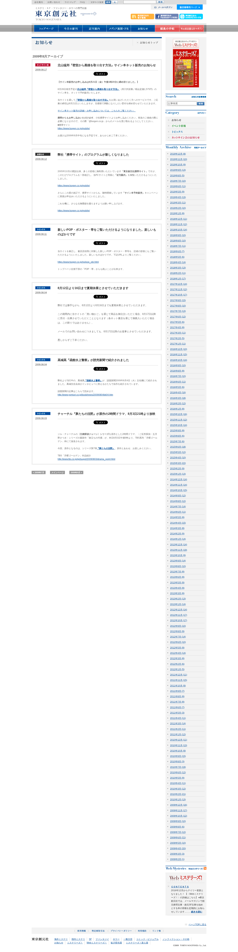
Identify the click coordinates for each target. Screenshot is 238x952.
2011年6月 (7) (177, 707)
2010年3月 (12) (178, 789)
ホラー (116, 939)
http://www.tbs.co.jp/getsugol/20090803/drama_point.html (86, 459)
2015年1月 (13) (178, 474)
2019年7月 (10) (178, 181)
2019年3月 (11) (178, 202)
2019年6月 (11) (178, 186)
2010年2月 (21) (178, 794)
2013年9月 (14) (178, 560)
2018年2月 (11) (178, 273)
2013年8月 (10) (178, 566)
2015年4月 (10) (178, 457)
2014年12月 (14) (178, 479)
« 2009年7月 (38, 472)
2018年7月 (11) (178, 246)
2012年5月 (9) (177, 647)
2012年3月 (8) (177, 658)
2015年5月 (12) (178, 452)
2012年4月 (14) (178, 653)
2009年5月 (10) (178, 843)
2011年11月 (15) (178, 680)
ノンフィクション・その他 (176, 939)
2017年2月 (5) (177, 338)
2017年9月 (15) (178, 300)
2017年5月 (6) (177, 322)
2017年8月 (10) (178, 305)
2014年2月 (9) (177, 533)
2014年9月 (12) (178, 495)
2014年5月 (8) (177, 517)
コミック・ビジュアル (147, 939)
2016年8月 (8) (177, 371)
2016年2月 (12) (178, 403)
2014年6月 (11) (178, 512)
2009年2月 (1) (177, 859)
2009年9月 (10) (178, 821)
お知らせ (58, 942)
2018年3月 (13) (178, 267)
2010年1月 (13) (178, 799)
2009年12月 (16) (178, 805)
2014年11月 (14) (178, 485)
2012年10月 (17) (178, 620)
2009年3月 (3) (177, 854)
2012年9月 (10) (178, 626)
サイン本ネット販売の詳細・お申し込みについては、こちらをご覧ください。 (97, 110)
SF (90, 939)
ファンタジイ (102, 939)
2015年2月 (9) (177, 468)
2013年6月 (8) (177, 577)
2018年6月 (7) (177, 251)
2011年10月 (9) (178, 685)
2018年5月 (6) (177, 257)
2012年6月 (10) (178, 642)
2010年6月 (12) (178, 772)
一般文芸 (127, 939)
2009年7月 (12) (178, 832)
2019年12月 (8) (178, 154)
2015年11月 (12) (178, 420)
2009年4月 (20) (178, 848)
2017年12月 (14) (178, 284)
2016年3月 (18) (178, 398)
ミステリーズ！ (75, 942)
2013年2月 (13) (178, 598)
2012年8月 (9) (177, 631)
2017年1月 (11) (178, 343)
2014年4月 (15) (178, 523)
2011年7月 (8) (177, 702)
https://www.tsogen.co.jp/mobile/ (74, 128)
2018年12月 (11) (178, 219)
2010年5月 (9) (177, 778)
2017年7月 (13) (178, 311)
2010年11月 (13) (178, 745)
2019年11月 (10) (178, 159)
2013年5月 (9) (177, 582)
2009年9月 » (76, 472)
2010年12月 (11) (178, 740)
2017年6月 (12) (178, 316)
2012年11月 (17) (178, 615)
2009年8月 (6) (177, 827)
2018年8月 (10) (178, 240)
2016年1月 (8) (177, 409)
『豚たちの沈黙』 (106, 448)
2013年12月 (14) (178, 544)
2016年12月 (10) (178, 349)
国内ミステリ (78, 939)
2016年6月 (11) (178, 382)
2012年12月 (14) (178, 609)
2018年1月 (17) (178, 278)
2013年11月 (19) (178, 550)
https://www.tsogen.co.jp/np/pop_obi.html (78, 262)
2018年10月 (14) (178, 229)
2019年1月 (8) (177, 213)
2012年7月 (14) (178, 636)
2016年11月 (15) (178, 354)
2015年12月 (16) (178, 414)
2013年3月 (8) (177, 593)
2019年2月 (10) (178, 208)
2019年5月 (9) (177, 191)
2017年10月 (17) (178, 295)
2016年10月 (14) (178, 360)
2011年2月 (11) (178, 729)
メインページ (57, 472)
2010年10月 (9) (178, 751)
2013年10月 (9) (178, 555)
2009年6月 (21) (178, 837)
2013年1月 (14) (178, 604)
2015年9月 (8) (177, 430)
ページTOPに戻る (197, 924)
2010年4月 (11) (178, 783)
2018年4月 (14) (178, 262)
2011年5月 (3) (177, 712)
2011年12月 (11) (178, 674)
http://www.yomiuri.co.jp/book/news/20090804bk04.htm (85, 394)
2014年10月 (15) (178, 490)
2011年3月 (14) (178, 723)
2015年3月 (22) (178, 463)
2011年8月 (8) (177, 696)
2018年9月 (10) (178, 235)
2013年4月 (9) (177, 588)
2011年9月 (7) (177, 691)
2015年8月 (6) (177, 436)
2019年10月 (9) (178, 164)
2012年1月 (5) (177, 669)
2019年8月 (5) (177, 175)
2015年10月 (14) (178, 425)
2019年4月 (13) (178, 197)
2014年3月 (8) (177, 528)
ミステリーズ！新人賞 (137, 942)
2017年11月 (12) (178, 289)
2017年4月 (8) (177, 327)
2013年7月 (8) (177, 571)
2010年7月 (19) (178, 767)
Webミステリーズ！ (97, 942)
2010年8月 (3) (177, 761)
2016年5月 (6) (177, 387)
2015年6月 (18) (178, 447)
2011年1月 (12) (178, 734)
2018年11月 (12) (178, 224)
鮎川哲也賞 (116, 942)
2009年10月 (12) (178, 816)
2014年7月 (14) (178, 506)
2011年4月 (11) (178, 718)
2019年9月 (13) (178, 170)
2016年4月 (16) (178, 392)
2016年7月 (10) (178, 376)
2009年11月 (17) (178, 810)
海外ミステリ (61, 939)
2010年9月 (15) (178, 756)
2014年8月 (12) (178, 501)
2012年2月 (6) (177, 664)
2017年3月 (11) (178, 333)
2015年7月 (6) (177, 441)
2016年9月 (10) (178, 365)
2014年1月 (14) (178, 539)
